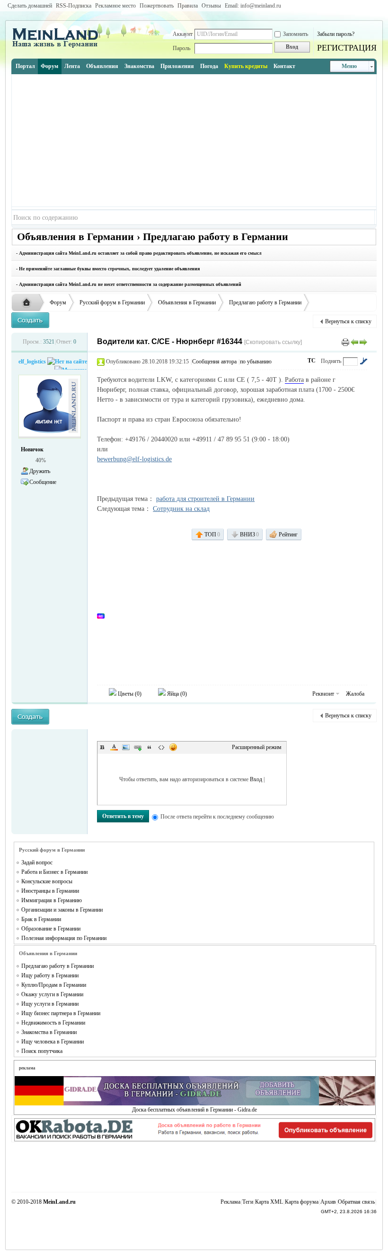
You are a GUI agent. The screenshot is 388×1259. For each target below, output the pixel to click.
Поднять (331, 361)
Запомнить (295, 34)
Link (137, 747)
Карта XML (269, 1202)
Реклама (230, 1202)
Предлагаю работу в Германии (265, 302)
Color (114, 747)
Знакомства (139, 66)
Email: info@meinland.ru (253, 5)
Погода (209, 66)
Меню (349, 66)
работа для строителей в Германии (205, 498)
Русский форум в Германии (112, 302)
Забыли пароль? (335, 34)
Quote (149, 747)
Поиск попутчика (41, 1051)
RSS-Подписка (73, 5)
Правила (187, 5)
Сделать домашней (30, 5)
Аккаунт (183, 34)
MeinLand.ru (59, 1202)
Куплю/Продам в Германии (53, 985)
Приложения (177, 66)
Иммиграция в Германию (51, 900)
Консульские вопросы (46, 881)
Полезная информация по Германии (63, 938)
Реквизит (323, 693)
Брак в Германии (41, 919)
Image (126, 747)
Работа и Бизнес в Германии (54, 872)
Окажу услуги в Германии (52, 994)
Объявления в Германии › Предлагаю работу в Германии (152, 236)
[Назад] (354, 341)
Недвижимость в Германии (53, 1022)
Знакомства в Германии (49, 1032)
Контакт (284, 66)
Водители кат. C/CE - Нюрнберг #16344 (169, 341)
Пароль (181, 48)
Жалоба (355, 693)
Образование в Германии (50, 928)
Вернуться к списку (348, 321)
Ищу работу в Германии (50, 975)
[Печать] (345, 341)
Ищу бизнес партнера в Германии (60, 1013)
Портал (25, 66)
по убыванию (256, 361)
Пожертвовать (157, 5)
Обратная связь (356, 1202)
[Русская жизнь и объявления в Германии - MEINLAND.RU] (58, 46)
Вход (256, 779)
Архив (328, 1202)
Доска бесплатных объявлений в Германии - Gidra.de (194, 1109)
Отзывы (211, 5)
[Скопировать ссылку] (273, 342)
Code (161, 747)
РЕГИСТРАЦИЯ (347, 47)
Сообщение (42, 482)
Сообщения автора (214, 361)
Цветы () (128, 693)
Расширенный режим (257, 747)
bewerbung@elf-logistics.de (134, 459)
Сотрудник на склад (181, 508)
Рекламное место (115, 5)
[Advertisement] (194, 140)
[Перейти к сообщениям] (363, 361)
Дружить (39, 471)
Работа (294, 379)
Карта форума (301, 1202)
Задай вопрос (37, 862)
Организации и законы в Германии (62, 909)
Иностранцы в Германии (50, 891)
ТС (312, 360)
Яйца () (176, 693)
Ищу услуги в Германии (50, 1003)
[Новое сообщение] (30, 320)
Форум (49, 66)
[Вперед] (363, 341)
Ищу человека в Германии (52, 1041)
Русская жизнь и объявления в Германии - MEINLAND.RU (29, 303)
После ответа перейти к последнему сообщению (217, 816)
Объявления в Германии (187, 302)
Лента (72, 66)
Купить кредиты (245, 66)
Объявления (102, 66)
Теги (247, 1202)
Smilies (173, 747)
